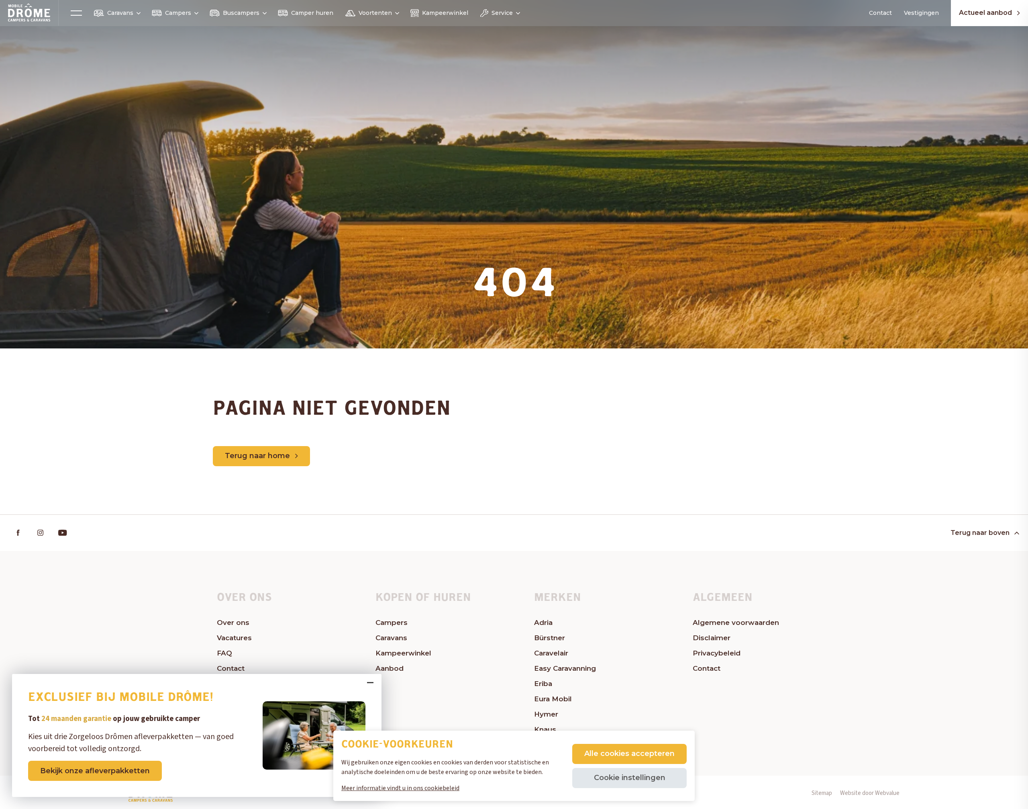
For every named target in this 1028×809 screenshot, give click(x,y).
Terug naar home (257, 455)
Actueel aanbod (985, 13)
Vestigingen (921, 12)
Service (502, 12)
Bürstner (549, 638)
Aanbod (389, 668)
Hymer (546, 714)
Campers (178, 12)
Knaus (545, 729)
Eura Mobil (553, 699)
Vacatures (234, 638)
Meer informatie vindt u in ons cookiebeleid (400, 788)
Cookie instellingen (629, 777)
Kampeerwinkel (445, 12)
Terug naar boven (980, 533)
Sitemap (822, 793)
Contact (880, 12)
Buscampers (241, 12)
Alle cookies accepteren (629, 753)
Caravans (120, 12)
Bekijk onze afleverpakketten (95, 770)
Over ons (233, 623)
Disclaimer (711, 638)
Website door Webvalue (870, 793)
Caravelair (551, 653)
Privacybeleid (716, 653)
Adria (543, 623)
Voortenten (375, 12)
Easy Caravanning (565, 668)
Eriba (543, 684)
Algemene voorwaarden (736, 623)
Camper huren (312, 12)
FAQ (224, 653)
